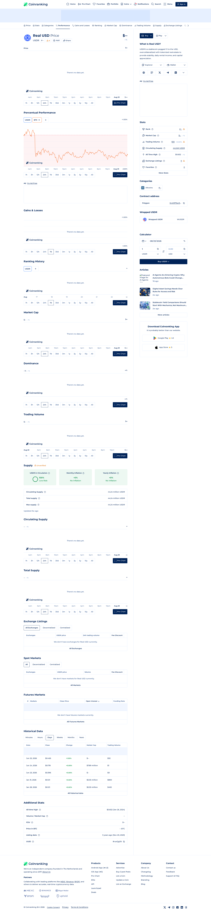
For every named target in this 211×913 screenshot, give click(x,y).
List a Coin (120, 876)
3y (75, 103)
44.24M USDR (179, 148)
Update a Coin (122, 880)
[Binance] (45, 890)
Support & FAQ (172, 876)
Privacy (65, 907)
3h (32, 103)
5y (80, 103)
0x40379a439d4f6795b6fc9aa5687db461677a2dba (176, 203)
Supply (158, 25)
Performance (64, 25)
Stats (37, 25)
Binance (70, 882)
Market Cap (112, 25)
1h (26, 103)
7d (51, 103)
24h (44, 103)
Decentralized (49, 628)
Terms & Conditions (79, 907)
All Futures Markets (75, 722)
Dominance (127, 25)
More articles (163, 315)
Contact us (170, 868)
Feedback (170, 872)
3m (63, 103)
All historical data (75, 793)
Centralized (65, 628)
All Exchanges (32, 628)
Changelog (146, 872)
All (92, 103)
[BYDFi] (29, 896)
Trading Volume (144, 25)
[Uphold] (62, 896)
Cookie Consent (53, 907)
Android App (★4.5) (99, 868)
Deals (93, 892)
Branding (145, 880)
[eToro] (45, 896)
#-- (42, 40)
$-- (180, 135)
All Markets (75, 685)
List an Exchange (123, 884)
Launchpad (96, 888)
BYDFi (77, 882)
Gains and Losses (82, 25)
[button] (151, 188)
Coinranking (38, 4)
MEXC (62, 882)
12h (38, 103)
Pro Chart (95, 876)
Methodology (147, 876)
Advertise (120, 868)
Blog (143, 884)
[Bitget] (62, 891)
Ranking (98, 25)
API (92, 884)
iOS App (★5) (97, 872)
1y (69, 103)
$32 (173, 142)
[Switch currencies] (163, 251)
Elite (93, 880)
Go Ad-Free (32, 183)
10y (86, 103)
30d (57, 103)
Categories (48, 25)
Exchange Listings (174, 25)
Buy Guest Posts (123, 872)
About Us (46, 872)
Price (28, 25)
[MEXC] (29, 890)
